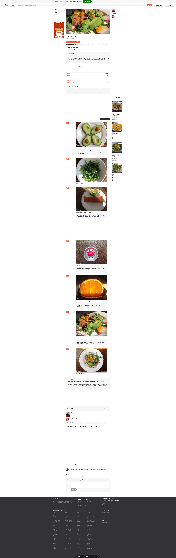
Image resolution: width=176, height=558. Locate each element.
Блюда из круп (89, 522)
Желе (78, 542)
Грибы (54, 536)
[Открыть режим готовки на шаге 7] (109, 349)
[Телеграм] (80, 426)
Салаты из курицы (68, 518)
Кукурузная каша (68, 543)
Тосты (66, 512)
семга (68, 78)
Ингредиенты (77, 44)
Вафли (78, 526)
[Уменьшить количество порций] (77, 66)
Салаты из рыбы (68, 522)
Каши (66, 534)
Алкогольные (89, 548)
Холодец (54, 549)
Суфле (78, 548)
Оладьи (78, 521)
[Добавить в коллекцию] (121, 102)
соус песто (69, 80)
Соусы (88, 530)
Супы (54, 512)
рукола (68, 73)
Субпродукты (55, 530)
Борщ (54, 522)
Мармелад (79, 540)
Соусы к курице (90, 533)
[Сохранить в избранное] (119, 102)
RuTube (86, 504)
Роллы (66, 515)
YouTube (86, 501)
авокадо (69, 71)
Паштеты (54, 543)
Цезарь (66, 533)
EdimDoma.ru (61, 501)
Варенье (88, 526)
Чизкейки (78, 539)
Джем (88, 527)
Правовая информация (93, 554)
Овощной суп (55, 518)
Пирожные (79, 538)
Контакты (98, 554)
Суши (66, 513)
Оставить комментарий (104, 464)
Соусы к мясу (89, 531)
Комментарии (104, 44)
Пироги (78, 515)
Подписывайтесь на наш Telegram (76, 1)
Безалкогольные (90, 549)
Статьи (55, 12)
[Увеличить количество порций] (81, 66)
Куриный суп (55, 513)
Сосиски (54, 540)
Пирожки (78, 518)
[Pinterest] (86, 426)
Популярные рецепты (59, 510)
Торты (78, 534)
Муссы (78, 543)
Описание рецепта (70, 44)
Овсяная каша (67, 539)
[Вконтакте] (75, 426)
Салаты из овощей (68, 524)
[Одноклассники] (78, 426)
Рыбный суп (55, 517)
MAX (85, 505)
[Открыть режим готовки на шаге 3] (109, 188)
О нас (103, 520)
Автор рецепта (90, 44)
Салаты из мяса (68, 517)
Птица (54, 529)
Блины (78, 516)
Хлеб (78, 512)
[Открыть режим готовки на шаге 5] (109, 276)
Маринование (89, 525)
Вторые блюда (55, 526)
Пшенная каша (67, 535)
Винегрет (67, 526)
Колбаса (54, 539)
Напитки (88, 547)
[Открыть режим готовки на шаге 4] (109, 241)
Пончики (78, 527)
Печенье (78, 517)
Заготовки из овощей (91, 516)
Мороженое (79, 536)
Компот (88, 529)
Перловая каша (68, 544)
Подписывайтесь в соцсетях (85, 499)
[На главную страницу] (4, 5)
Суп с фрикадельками (57, 521)
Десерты (78, 533)
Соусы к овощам (90, 535)
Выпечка (66, 548)
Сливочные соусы (90, 536)
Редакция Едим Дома (106, 522)
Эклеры (78, 547)
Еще (108, 422)
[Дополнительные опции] (98, 556)
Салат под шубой (68, 530)
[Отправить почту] (122, 503)
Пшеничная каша (68, 547)
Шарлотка (79, 530)
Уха (53, 524)
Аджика (88, 543)
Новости (55, 14)
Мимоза (66, 531)
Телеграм (79, 504)
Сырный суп (55, 516)
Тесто (66, 549)
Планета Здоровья (65, 1)
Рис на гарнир (89, 524)
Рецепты (55, 10)
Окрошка (54, 525)
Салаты (66, 516)
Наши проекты (106, 510)
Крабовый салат (68, 529)
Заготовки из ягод (90, 518)
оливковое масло (70, 82)
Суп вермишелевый (56, 520)
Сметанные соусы (90, 540)
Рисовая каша (67, 538)
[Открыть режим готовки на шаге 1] (109, 123)
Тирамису (78, 545)
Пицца (78, 513)
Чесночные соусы (90, 542)
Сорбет (88, 512)
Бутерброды (55, 542)
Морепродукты (55, 534)
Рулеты (78, 524)
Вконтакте (79, 501)
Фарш (54, 531)
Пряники (78, 531)
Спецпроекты (104, 515)
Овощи (54, 535)
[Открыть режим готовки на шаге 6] (109, 312)
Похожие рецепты (98, 44)
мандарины (69, 77)
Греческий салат (68, 527)
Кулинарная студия (105, 512)
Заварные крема (80, 544)
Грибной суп (55, 515)
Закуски (54, 538)
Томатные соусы (90, 539)
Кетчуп (88, 544)
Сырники (78, 520)
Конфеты (78, 535)
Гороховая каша (68, 545)
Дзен (90, 501)
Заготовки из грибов (91, 517)
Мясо (54, 527)
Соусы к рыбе (89, 534)
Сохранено (56, 9)
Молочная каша (68, 542)
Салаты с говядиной (68, 520)
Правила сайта (78, 554)
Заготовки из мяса (90, 515)
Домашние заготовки (91, 513)
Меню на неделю (86, 1)
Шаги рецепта (83, 44)
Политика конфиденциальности (85, 554)
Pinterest (79, 505)
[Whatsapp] (83, 426)
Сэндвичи (55, 545)
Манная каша (67, 536)
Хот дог (54, 547)
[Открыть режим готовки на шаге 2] (109, 159)
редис (68, 75)
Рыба (54, 533)
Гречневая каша (68, 540)
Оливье (66, 525)
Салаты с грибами (68, 521)
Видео (55, 15)
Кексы (78, 522)
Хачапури (78, 525)
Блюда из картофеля (91, 521)
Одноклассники (80, 502)
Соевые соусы (89, 538)
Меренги (78, 549)
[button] (83, 556)
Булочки (78, 529)
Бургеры (54, 544)
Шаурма (54, 548)
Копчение (89, 520)
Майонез (89, 545)
